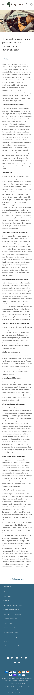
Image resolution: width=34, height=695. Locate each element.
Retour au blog (18, 579)
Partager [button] (7, 59)
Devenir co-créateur (10, 628)
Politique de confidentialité (18, 683)
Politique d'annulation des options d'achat (18, 693)
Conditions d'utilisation (11, 610)
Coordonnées (18, 690)
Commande (7, 596)
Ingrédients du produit (10, 632)
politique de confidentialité (12, 605)
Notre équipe (7, 623)
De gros (6, 641)
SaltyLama (10, 678)
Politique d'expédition (10, 619)
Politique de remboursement (13, 614)
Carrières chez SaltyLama (12, 637)
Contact (6, 601)
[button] (2, 4)
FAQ (4, 592)
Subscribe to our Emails (11, 646)
